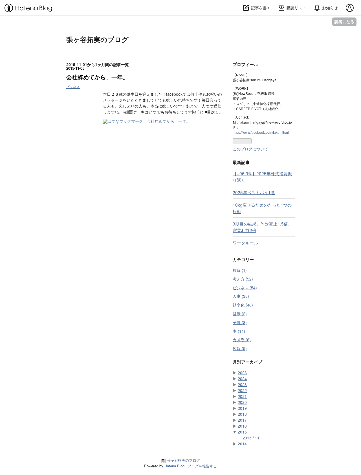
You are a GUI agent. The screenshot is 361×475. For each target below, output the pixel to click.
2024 (242, 378)
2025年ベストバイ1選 (254, 192)
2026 (242, 372)
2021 (242, 396)
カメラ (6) (242, 339)
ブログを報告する (202, 466)
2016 (242, 426)
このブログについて (250, 149)
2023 (242, 384)
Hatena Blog (174, 466)
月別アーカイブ (247, 362)
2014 (242, 443)
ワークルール (245, 242)
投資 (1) (240, 270)
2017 (242, 420)
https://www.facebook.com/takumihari (261, 132)
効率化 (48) (243, 305)
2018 (242, 414)
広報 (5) (240, 348)
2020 (242, 402)
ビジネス (73, 86)
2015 (242, 432)
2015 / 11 (251, 438)
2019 (242, 408)
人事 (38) (241, 296)
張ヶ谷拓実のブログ (97, 39)
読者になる (344, 21)
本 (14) (239, 331)
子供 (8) (240, 322)
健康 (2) (240, 313)
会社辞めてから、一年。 (97, 77)
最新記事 (241, 162)
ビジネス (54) (245, 287)
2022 (242, 390)
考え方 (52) (243, 279)
